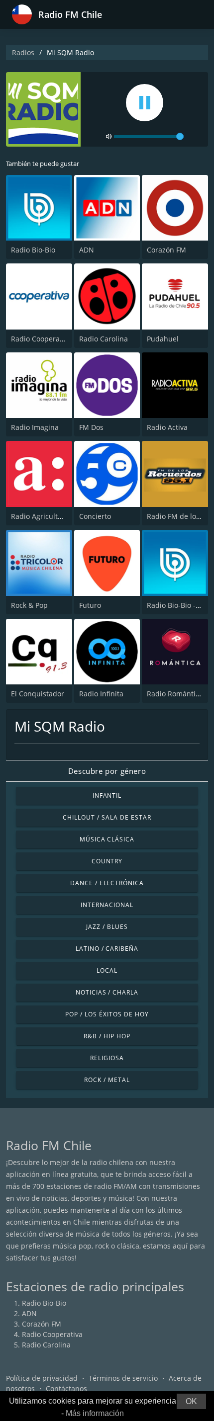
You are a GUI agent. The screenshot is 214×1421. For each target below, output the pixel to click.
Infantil (107, 795)
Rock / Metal (107, 1080)
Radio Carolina (103, 338)
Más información (95, 1413)
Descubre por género (107, 771)
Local (107, 970)
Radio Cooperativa (41, 338)
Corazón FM (166, 249)
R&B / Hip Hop (107, 1036)
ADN (86, 249)
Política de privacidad (42, 1378)
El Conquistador (37, 693)
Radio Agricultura (40, 516)
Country (107, 861)
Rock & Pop (29, 605)
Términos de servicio (123, 1378)
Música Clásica (107, 839)
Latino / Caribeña (107, 948)
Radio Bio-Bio (33, 249)
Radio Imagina (35, 427)
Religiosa (107, 1058)
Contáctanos (66, 1388)
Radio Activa (167, 427)
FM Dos (91, 427)
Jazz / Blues (107, 926)
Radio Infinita (101, 693)
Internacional (107, 905)
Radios (23, 52)
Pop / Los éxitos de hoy (106, 1014)
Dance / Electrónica (107, 883)
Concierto (95, 516)
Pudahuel (163, 338)
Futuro (90, 605)
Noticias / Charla (107, 992)
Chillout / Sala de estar (107, 817)
